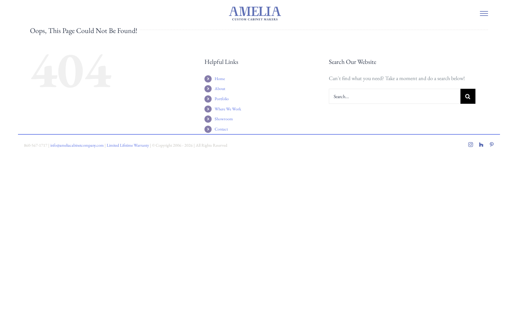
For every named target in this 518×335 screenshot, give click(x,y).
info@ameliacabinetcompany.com (77, 145)
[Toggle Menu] (484, 13)
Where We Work (228, 109)
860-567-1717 (35, 145)
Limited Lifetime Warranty (128, 145)
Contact (221, 129)
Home (220, 78)
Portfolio (222, 98)
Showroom (224, 118)
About (220, 88)
